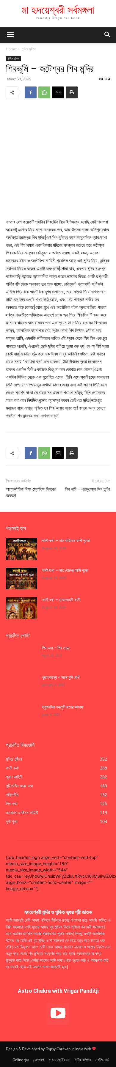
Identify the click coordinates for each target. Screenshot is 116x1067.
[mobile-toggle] (10, 35)
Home (11, 48)
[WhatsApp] (44, 92)
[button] (107, 35)
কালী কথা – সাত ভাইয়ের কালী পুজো (66, 540)
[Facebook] (31, 92)
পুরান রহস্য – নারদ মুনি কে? (61, 677)
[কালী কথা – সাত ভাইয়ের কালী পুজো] (21, 549)
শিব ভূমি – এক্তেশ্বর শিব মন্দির (87, 489)
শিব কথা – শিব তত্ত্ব (56, 648)
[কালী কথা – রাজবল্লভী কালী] (21, 608)
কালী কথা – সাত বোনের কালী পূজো (65, 570)
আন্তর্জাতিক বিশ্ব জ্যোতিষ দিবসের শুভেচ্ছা (31, 492)
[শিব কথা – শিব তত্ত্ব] (21, 656)
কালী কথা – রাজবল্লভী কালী (61, 599)
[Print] (72, 92)
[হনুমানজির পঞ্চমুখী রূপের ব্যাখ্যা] (21, 715)
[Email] (58, 92)
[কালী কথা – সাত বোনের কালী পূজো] (21, 579)
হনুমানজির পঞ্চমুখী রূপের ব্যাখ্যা (63, 707)
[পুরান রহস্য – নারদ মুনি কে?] (21, 686)
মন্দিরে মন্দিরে (29, 48)
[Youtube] (58, 1014)
